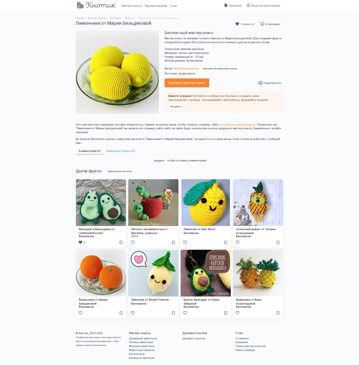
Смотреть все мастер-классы (220, 68)
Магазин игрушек (156, 5)
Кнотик (80, 18)
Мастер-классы (132, 5)
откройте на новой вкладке (237, 124)
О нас (173, 5)
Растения (115, 18)
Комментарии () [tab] (90, 151)
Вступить (176, 106)
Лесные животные (141, 342)
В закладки (270, 24)
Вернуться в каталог (120, 171)
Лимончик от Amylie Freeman (150, 299)
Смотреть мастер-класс (186, 83)
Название (242, 342)
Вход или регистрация (263, 5)
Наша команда (245, 350)
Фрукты (129, 18)
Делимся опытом (193, 338)
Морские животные (142, 346)
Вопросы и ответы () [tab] (121, 151)
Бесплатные (137, 354)
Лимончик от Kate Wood (199, 229)
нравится (244, 24)
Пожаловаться (269, 83)
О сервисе (242, 338)
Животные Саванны (142, 350)
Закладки (233, 5)
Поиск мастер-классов (251, 346)
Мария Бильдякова (186, 68)
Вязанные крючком (141, 358)
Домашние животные (143, 338)
